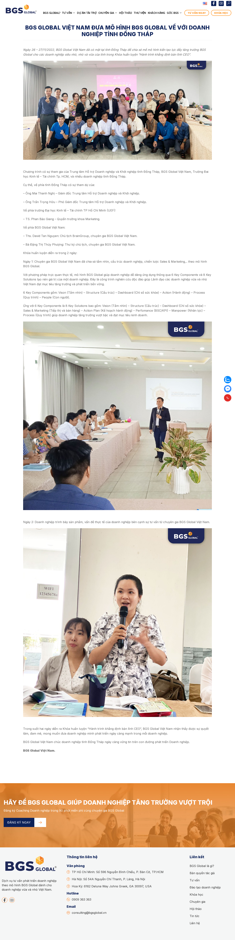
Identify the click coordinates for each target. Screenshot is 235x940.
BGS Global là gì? (202, 866)
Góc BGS (173, 12)
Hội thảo (125, 12)
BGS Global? (51, 12)
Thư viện (140, 12)
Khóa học (196, 894)
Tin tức (194, 916)
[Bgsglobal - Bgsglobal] (21, 12)
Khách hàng (156, 12)
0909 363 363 (81, 899)
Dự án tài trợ (87, 12)
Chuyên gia (106, 12)
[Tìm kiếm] (228, 3)
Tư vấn (67, 12)
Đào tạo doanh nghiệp (205, 887)
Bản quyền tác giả (202, 873)
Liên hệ (195, 923)
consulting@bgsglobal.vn (89, 913)
